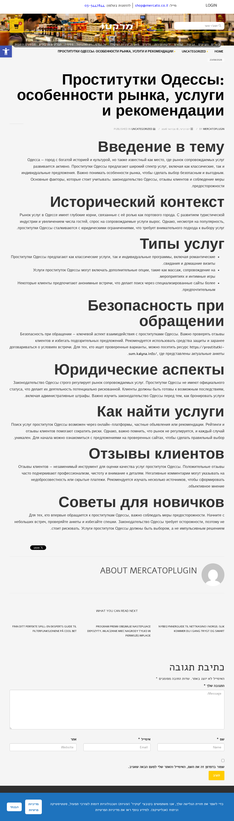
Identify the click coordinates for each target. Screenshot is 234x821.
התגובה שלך (214, 685)
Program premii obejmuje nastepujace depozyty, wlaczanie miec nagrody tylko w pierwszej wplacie (119, 631)
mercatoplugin (211, 129)
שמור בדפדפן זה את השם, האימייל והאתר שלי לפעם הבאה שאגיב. (176, 766)
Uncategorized (141, 129)
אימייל (144, 739)
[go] (220, 25)
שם (220, 739)
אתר (74, 739)
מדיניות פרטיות (33, 807)
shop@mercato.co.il (151, 5)
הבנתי (14, 807)
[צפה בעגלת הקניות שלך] (17, 26)
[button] (6, 51)
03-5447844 (95, 5)
